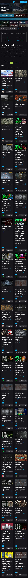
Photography (4, 29)
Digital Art (13, 29)
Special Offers (6, 63)
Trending (3, 60)
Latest (3, 65)
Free (22, 63)
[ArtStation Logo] (14, 2)
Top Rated (17, 63)
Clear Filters (20, 40)
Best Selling (11, 60)
